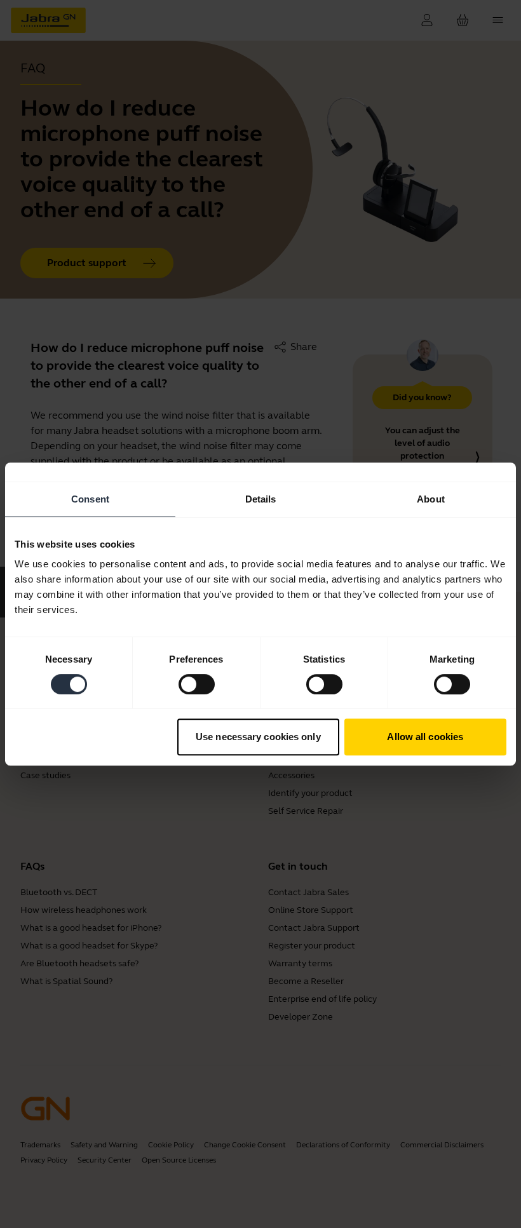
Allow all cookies (425, 736)
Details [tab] (260, 499)
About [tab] (431, 499)
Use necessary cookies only (258, 736)
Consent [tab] (90, 499)
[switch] (197, 684)
